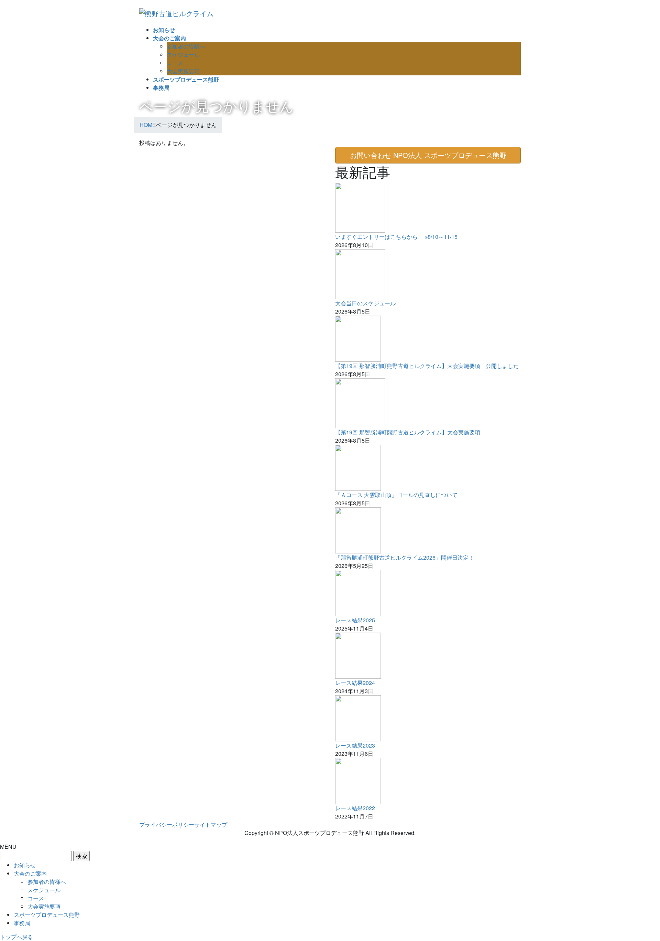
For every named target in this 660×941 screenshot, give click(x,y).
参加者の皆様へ (186, 46)
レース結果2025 (355, 620)
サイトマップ (210, 824)
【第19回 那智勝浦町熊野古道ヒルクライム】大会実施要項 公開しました (427, 366)
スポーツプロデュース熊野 (47, 915)
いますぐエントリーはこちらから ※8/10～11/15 (396, 237)
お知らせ (25, 865)
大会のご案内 (30, 873)
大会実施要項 (183, 71)
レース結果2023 (355, 745)
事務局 (22, 923)
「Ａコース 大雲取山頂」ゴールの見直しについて (396, 495)
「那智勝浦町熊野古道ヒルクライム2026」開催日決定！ (404, 557)
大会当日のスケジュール (365, 303)
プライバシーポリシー (166, 824)
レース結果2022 (355, 808)
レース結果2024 (355, 683)
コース (175, 63)
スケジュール (183, 55)
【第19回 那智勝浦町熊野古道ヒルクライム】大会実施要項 (407, 432)
